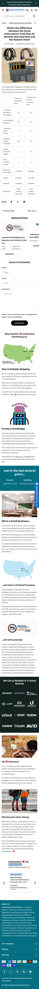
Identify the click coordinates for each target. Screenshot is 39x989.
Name (4, 268)
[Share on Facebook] (11, 201)
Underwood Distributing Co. (19, 985)
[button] (3, 3)
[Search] (34, 16)
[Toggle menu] (3, 10)
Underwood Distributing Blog (20, 23)
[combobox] (19, 16)
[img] (20, 864)
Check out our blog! (22, 457)
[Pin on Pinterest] (24, 201)
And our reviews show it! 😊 (19, 867)
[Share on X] (17, 201)
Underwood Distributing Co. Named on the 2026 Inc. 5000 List (14, 240)
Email (4, 278)
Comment (6, 289)
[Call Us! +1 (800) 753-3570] (27, 10)
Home (4, 23)
